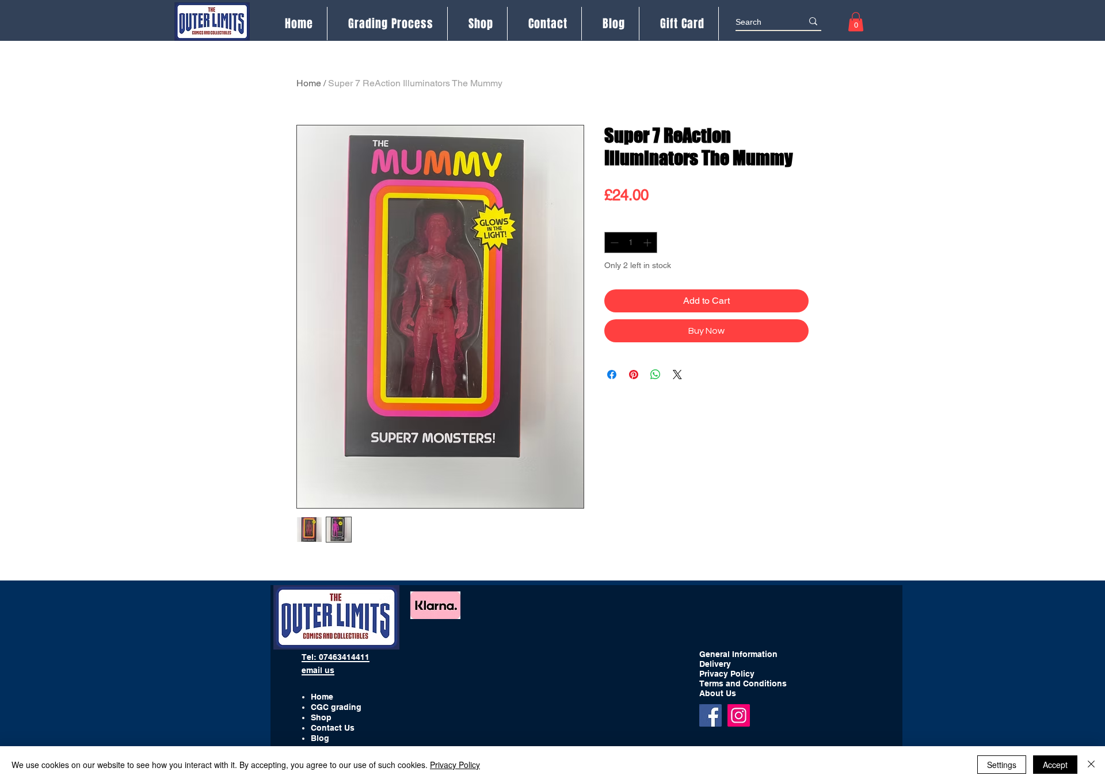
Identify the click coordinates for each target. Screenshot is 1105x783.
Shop (321, 717)
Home (308, 83)
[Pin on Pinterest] (634, 374)
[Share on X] (677, 374)
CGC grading (336, 707)
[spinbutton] (630, 242)
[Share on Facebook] (612, 374)
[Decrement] (613, 242)
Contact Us (333, 727)
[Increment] (648, 242)
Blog (320, 738)
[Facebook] (710, 715)
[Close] (1091, 764)
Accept (1055, 764)
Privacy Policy (455, 764)
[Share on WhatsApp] (655, 374)
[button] (856, 21)
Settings (1001, 764)
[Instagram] (738, 715)
